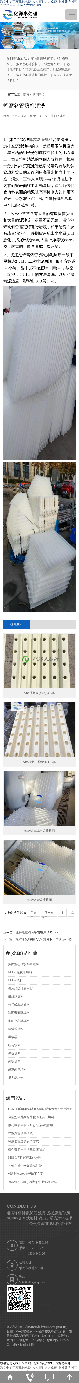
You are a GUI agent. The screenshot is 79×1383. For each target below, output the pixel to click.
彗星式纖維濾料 (19, 1004)
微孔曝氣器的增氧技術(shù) (26, 1149)
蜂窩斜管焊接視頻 (39, 899)
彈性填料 (14, 1053)
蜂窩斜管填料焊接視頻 (39, 830)
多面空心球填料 (27, 64)
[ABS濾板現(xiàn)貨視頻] (39, 660)
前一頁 (49, 912)
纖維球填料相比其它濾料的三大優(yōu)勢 (44, 939)
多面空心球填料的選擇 (31, 75)
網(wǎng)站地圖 (23, 1344)
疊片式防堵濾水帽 (20, 988)
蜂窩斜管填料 (41, 139)
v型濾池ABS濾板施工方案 (25, 1174)
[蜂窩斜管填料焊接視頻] (39, 798)
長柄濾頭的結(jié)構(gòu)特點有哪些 (32, 1182)
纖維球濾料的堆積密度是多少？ (37, 932)
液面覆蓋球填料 (41, 58)
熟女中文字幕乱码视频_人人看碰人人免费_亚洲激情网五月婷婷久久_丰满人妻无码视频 (38, 3)
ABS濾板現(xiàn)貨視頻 (40, 693)
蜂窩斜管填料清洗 (20, 1133)
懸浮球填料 (15, 1029)
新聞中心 (39, 94)
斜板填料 (14, 1061)
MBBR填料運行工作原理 (24, 1157)
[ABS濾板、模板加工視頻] (39, 729)
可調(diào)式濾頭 (36, 69)
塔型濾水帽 (52, 64)
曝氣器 (12, 1037)
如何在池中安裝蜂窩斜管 (25, 1165)
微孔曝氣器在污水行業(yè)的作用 (30, 1125)
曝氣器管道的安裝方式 (23, 1141)
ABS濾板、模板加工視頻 (39, 762)
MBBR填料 (15, 980)
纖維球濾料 (15, 996)
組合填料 (14, 1045)
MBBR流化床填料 (20, 972)
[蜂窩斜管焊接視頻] (39, 867)
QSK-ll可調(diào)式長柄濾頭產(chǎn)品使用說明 (40, 1109)
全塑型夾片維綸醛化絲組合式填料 (31, 1117)
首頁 (26, 94)
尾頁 (44, 917)
